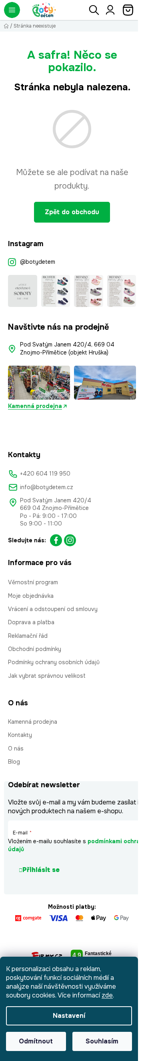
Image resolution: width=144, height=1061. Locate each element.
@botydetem (37, 261)
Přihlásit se (41, 870)
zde (107, 995)
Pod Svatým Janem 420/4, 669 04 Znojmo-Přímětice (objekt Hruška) (68, 348)
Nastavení (69, 1015)
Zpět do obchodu (72, 212)
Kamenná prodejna (35, 406)
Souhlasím (102, 1041)
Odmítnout (36, 1041)
